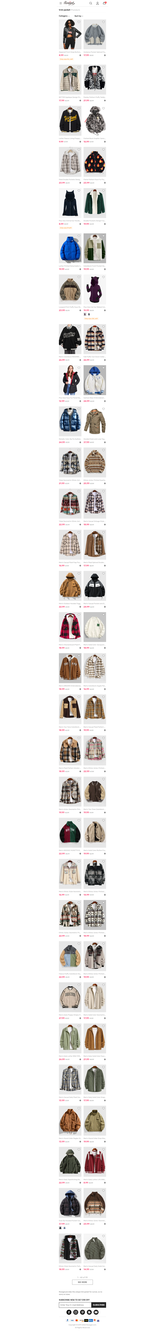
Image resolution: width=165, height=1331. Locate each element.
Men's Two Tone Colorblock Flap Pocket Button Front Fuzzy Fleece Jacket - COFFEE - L (70, 727)
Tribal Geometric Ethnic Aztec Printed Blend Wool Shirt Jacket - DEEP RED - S (70, 521)
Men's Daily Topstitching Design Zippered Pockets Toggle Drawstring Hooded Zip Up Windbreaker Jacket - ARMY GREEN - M (70, 1179)
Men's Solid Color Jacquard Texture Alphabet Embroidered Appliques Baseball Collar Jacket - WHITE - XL (95, 645)
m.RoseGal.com (71, 3)
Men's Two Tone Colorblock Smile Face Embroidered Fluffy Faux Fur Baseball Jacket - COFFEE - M (95, 809)
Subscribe (99, 1305)
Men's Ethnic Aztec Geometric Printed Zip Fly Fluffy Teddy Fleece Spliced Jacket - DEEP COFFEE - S (95, 1221)
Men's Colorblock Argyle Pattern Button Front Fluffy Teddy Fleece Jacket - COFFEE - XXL (95, 686)
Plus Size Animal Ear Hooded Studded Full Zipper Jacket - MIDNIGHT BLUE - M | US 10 (70, 221)
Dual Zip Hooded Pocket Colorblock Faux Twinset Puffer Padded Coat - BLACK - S (70, 1221)
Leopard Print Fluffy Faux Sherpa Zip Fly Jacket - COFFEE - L (70, 307)
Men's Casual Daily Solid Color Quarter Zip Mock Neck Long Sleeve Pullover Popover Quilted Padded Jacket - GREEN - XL (95, 1266)
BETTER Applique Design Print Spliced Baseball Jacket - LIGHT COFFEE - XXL (70, 97)
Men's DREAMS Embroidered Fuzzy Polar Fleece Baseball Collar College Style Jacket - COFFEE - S (70, 686)
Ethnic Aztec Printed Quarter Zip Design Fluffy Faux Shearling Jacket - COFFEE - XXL (95, 480)
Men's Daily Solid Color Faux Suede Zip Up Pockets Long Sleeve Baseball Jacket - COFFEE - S (95, 1056)
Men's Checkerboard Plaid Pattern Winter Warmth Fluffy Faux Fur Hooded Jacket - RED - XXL (70, 645)
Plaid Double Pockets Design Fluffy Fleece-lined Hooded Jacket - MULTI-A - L (70, 179)
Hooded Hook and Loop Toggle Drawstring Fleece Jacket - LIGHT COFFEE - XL (95, 439)
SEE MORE (82, 1282)
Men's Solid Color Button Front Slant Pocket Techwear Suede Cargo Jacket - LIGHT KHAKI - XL (95, 850)
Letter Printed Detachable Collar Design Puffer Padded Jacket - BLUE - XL (70, 266)
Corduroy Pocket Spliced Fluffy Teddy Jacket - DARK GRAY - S (95, 52)
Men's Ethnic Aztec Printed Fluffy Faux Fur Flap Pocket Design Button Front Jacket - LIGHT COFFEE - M (95, 974)
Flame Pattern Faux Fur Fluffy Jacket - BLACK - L (95, 179)
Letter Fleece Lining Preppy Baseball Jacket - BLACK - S (70, 138)
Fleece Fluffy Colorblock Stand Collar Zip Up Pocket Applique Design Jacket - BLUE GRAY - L (70, 974)
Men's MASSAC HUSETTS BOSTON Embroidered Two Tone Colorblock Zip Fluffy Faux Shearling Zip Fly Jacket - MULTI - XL (70, 850)
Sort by (78, 16)
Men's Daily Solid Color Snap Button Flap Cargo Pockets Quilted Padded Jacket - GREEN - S (95, 1097)
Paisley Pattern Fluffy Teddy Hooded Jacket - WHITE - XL (95, 97)
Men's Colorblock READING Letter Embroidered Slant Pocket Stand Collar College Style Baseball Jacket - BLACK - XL (70, 357)
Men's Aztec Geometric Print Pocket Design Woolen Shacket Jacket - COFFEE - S (70, 809)
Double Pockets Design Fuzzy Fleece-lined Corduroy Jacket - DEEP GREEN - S (95, 221)
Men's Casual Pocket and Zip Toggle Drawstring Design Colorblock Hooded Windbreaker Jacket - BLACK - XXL (95, 603)
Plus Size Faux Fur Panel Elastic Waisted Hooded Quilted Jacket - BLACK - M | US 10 (70, 398)
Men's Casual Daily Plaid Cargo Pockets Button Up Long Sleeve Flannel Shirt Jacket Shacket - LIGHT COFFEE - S (70, 1097)
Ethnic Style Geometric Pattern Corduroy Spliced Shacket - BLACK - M (70, 1266)
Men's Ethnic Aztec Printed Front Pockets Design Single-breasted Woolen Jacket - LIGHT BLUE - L (95, 768)
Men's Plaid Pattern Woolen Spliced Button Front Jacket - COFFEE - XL (70, 768)
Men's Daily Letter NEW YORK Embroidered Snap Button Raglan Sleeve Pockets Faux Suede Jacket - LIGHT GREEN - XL (70, 1056)
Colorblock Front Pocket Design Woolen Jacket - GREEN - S (95, 266)
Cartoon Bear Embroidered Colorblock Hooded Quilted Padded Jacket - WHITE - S (95, 398)
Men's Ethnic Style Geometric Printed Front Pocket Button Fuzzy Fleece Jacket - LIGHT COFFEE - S (70, 891)
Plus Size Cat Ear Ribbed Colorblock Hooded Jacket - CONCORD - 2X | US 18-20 (95, 307)
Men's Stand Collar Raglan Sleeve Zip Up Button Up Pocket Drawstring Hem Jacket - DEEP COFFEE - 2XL (70, 1138)
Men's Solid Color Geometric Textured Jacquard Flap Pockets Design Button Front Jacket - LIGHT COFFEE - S (95, 1015)
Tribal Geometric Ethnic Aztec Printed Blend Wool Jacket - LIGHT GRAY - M (70, 480)
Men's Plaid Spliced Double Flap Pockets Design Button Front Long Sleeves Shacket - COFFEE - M (95, 562)
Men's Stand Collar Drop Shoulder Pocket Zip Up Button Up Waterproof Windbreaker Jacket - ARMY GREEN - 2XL (95, 1138)
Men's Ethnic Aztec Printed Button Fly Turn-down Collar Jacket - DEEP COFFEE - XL (95, 933)
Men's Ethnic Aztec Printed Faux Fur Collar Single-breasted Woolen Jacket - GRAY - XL (95, 891)
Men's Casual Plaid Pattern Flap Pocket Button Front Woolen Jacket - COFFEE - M (95, 727)
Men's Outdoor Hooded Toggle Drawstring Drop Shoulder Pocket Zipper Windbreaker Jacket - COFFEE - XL (70, 603)
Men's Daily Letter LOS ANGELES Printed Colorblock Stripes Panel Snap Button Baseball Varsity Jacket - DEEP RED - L (95, 1179)
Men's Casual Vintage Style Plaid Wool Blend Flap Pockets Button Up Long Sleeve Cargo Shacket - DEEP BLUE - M (95, 521)
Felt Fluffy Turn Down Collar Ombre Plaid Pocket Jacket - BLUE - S (95, 357)
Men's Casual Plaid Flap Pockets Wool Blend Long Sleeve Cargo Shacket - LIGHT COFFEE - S (70, 562)
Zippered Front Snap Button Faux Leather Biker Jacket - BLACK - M (70, 52)
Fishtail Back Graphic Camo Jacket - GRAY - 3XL (95, 138)
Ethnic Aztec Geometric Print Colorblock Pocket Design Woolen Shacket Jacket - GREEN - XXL (70, 933)
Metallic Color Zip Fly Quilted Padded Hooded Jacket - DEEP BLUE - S (70, 439)
